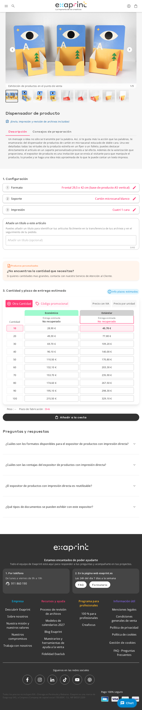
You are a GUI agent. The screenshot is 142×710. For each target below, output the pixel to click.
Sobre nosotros (17, 616)
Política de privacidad (124, 627)
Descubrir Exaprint (17, 609)
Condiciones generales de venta (124, 619)
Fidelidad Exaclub (53, 654)
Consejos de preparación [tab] (52, 131)
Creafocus (88, 625)
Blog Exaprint (53, 632)
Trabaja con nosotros (17, 646)
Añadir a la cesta (73, 417)
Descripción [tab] (17, 131)
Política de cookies (124, 634)
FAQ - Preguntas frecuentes (124, 653)
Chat (130, 703)
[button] (123, 291)
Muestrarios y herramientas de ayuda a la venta (53, 643)
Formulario (100, 584)
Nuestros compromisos (17, 637)
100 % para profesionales (89, 616)
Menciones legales (124, 609)
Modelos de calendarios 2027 (53, 623)
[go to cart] (135, 6)
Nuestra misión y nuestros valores (17, 625)
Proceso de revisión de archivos (53, 612)
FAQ (81, 584)
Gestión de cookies (122, 643)
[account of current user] (128, 6)
